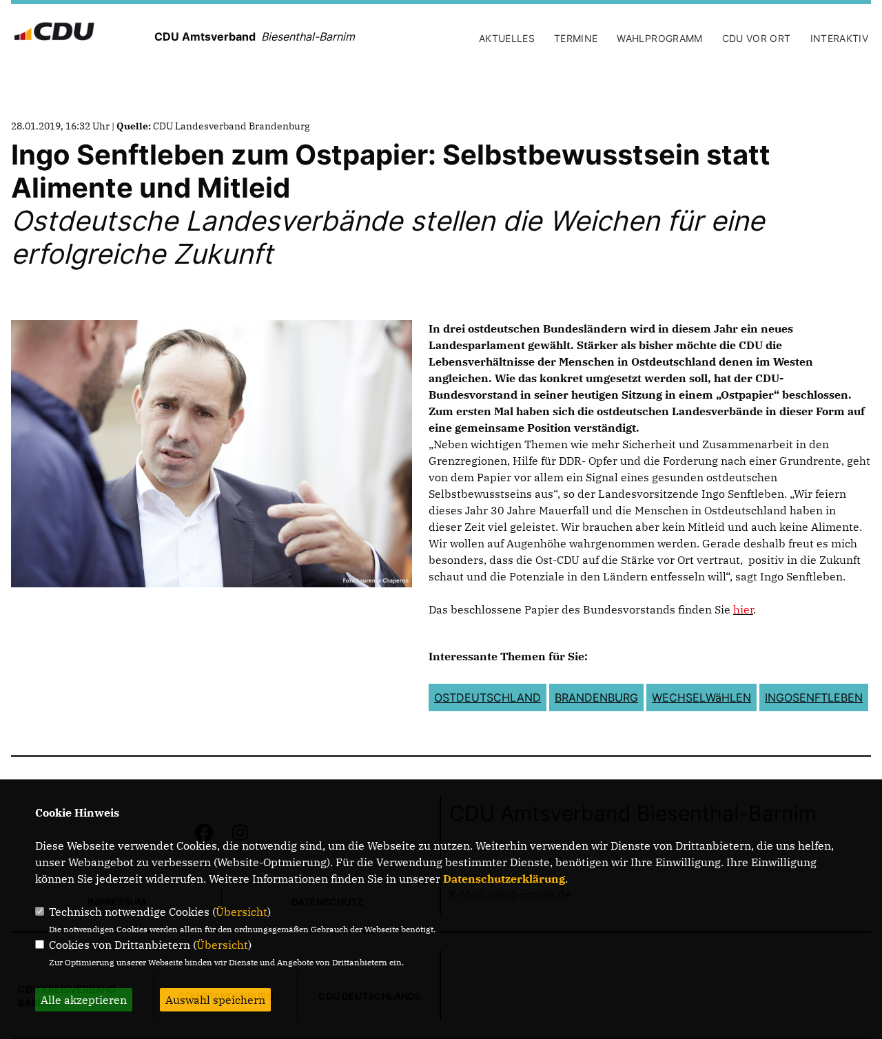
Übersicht (241, 912)
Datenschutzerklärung (504, 878)
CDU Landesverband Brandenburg (231, 126)
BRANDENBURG (596, 697)
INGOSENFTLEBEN (814, 697)
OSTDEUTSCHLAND (487, 697)
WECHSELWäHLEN (701, 697)
